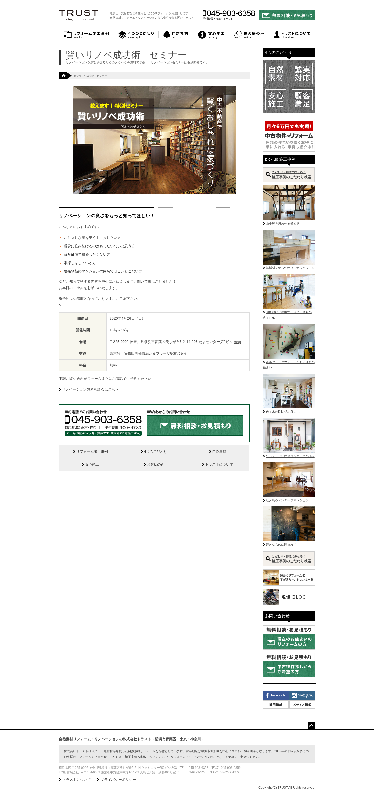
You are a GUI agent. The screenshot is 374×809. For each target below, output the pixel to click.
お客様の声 (249, 35)
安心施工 (211, 35)
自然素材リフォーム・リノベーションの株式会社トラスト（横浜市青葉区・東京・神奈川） (132, 739)
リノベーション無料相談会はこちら (90, 389)
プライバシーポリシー (118, 780)
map (237, 342)
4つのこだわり (136, 35)
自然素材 (176, 35)
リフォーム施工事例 (86, 35)
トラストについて (292, 35)
